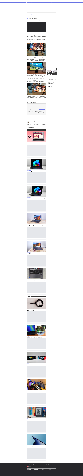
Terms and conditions (29, 469)
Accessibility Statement (29, 470)
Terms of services (35, 111)
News (27, 18)
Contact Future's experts (36, 469)
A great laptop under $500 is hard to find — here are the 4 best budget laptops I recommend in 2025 (51, 73)
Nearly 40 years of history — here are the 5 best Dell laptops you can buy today (52, 77)
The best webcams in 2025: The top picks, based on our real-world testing (52, 80)
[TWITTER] (30, 122)
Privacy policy (43, 469)
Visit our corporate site (50, 464)
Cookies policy (50, 469)
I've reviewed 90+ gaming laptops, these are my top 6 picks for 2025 (51, 83)
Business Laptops (31, 14)
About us (35, 470)
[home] (26, 2)
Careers (50, 470)
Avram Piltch (30, 18)
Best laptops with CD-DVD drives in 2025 (51, 86)
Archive (42, 470)
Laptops (27, 14)
